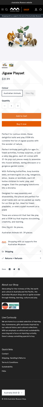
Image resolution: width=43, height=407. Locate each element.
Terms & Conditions (10, 362)
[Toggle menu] (2, 9)
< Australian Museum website (21, 2)
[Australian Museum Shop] (21, 9)
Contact (5, 353)
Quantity (6, 100)
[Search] (7, 9)
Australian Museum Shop (17, 399)
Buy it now (21, 123)
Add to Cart (21, 115)
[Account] (35, 9)
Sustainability (7, 366)
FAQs (4, 371)
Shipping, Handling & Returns (14, 358)
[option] (21, 39)
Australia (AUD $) (11, 392)
